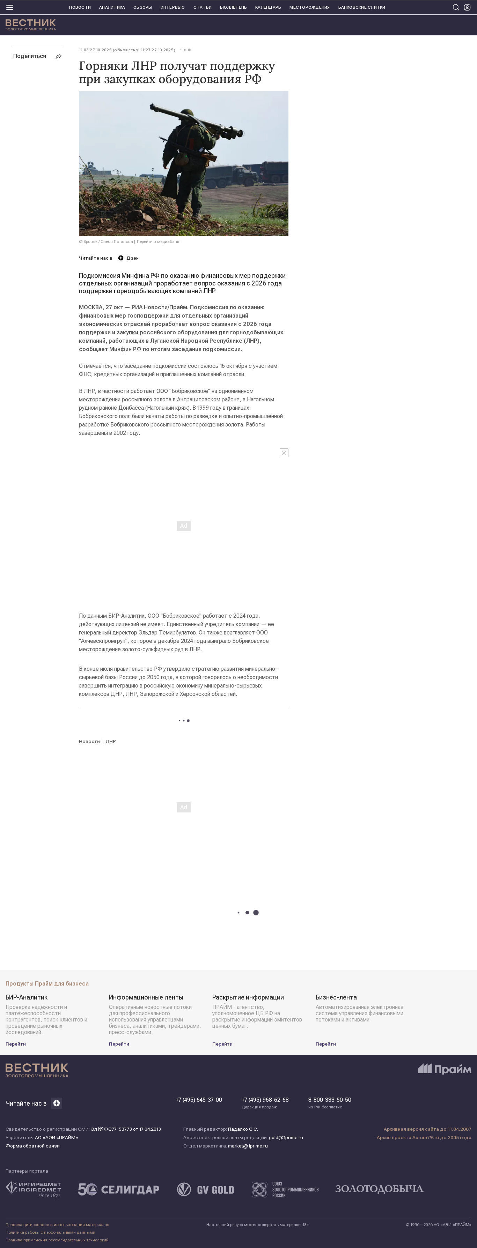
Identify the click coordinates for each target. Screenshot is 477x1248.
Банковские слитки (362, 7)
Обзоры (142, 7)
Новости (80, 7)
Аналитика (112, 7)
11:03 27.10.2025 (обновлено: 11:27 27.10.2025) (127, 49)
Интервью (173, 7)
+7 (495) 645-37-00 (199, 1100)
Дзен (132, 258)
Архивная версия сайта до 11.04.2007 (427, 1129)
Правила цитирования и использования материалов (57, 1224)
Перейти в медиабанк (158, 241)
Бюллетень (233, 7)
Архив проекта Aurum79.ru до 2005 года (424, 1137)
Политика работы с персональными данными (50, 1232)
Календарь (268, 7)
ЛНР (111, 741)
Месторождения (309, 7)
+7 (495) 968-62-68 (265, 1103)
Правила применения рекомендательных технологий (57, 1240)
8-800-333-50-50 (329, 1103)
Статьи (202, 7)
